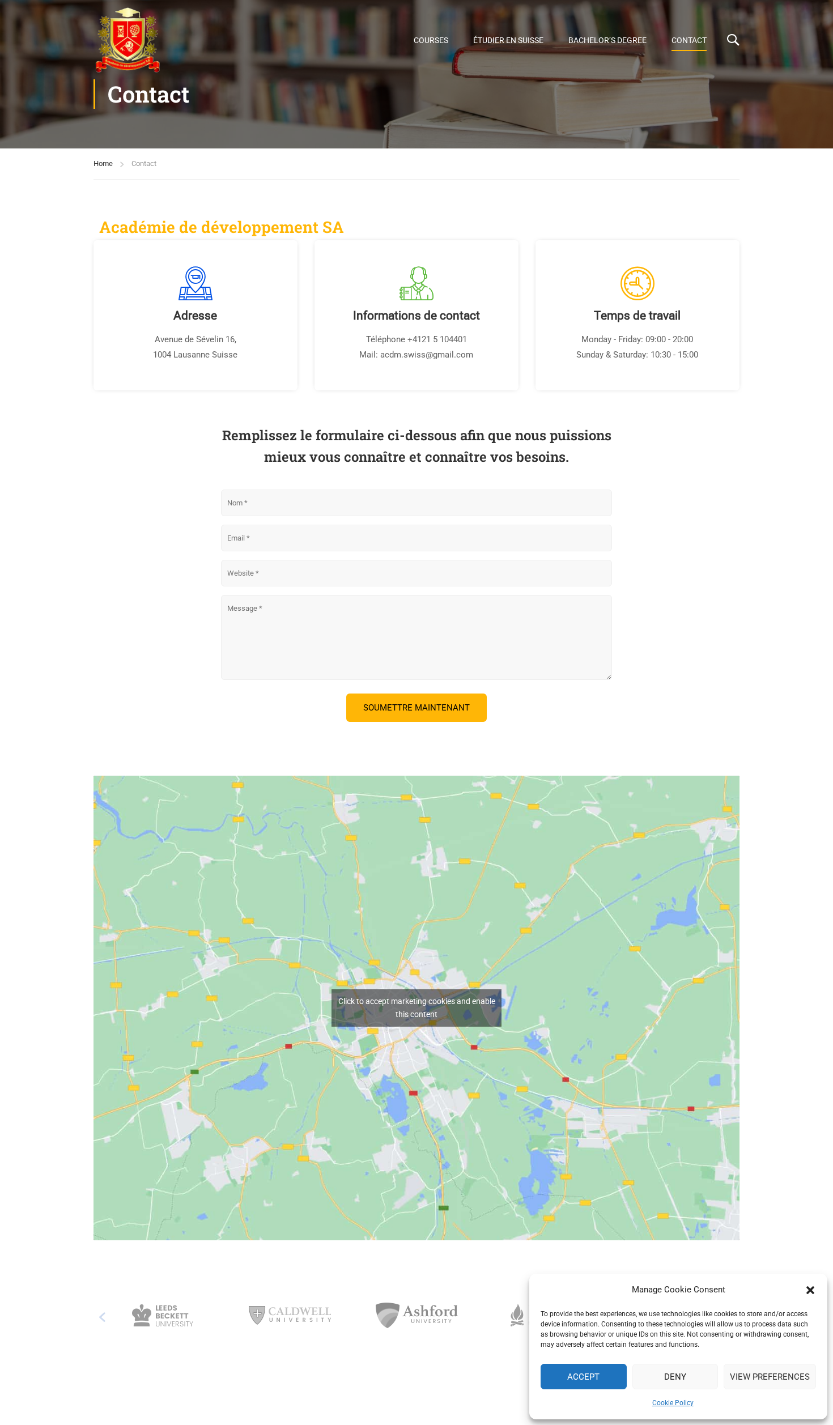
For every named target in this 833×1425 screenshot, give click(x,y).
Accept (583, 1377)
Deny (675, 1377)
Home (103, 163)
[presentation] (102, 1317)
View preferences (770, 1377)
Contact (689, 40)
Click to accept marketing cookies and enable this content (416, 1008)
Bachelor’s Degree (607, 40)
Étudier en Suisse (508, 40)
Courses (431, 40)
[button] (810, 1290)
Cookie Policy (673, 1403)
